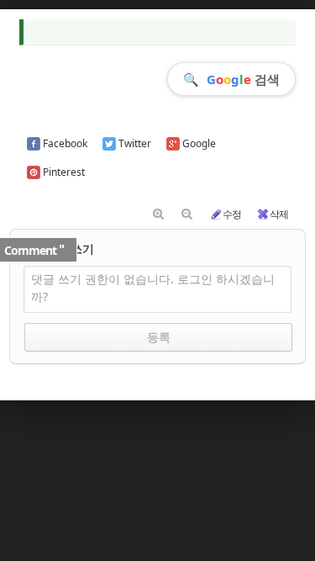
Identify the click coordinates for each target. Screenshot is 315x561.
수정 (232, 214)
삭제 (279, 214)
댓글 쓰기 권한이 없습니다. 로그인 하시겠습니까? (153, 287)
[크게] (158, 214)
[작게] (187, 214)
